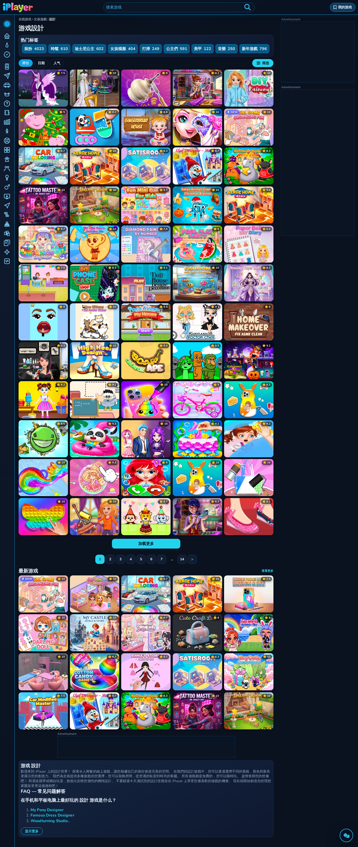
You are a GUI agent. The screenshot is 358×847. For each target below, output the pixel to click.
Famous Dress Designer (52, 815)
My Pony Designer (47, 810)
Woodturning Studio (49, 821)
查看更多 (267, 571)
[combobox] (179, 7)
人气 (57, 63)
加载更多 (146, 543)
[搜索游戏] (247, 7)
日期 (41, 63)
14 (182, 559)
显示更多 (32, 831)
